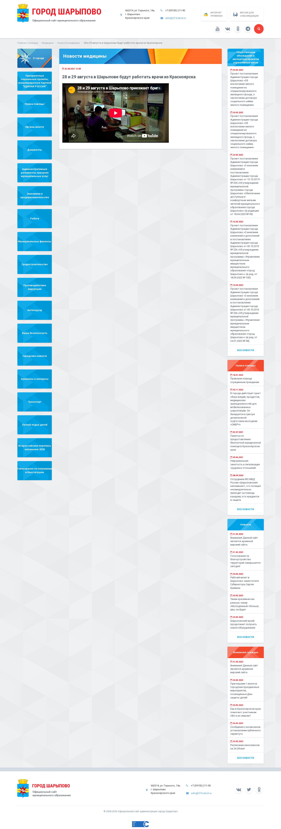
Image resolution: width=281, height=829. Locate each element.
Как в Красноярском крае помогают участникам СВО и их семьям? (245, 712)
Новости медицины (68, 42)
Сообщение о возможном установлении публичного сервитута (245, 730)
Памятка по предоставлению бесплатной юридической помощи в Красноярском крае (245, 442)
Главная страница (27, 42)
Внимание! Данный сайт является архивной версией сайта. (244, 541)
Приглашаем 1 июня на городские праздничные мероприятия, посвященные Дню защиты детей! (244, 690)
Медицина (48, 42)
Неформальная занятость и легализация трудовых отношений (245, 464)
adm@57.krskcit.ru (175, 18)
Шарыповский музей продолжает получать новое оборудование (243, 624)
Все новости (245, 350)
